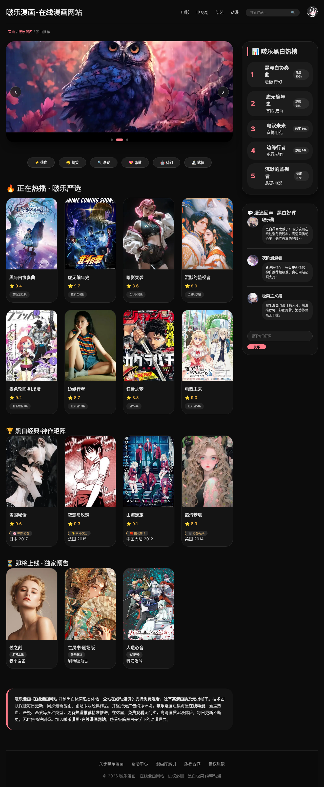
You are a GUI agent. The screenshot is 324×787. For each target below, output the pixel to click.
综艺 (219, 12)
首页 (11, 32)
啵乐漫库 (25, 32)
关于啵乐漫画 (111, 763)
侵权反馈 (217, 763)
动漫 (235, 12)
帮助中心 (140, 763)
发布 (256, 347)
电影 (185, 12)
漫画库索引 (166, 763)
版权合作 (192, 763)
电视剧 (202, 12)
